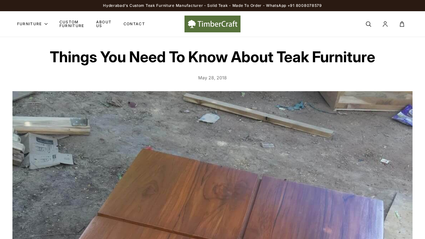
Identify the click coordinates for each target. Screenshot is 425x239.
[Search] (368, 24)
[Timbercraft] (212, 24)
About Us (104, 24)
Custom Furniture (71, 24)
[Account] (385, 24)
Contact (134, 24)
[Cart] (402, 24)
